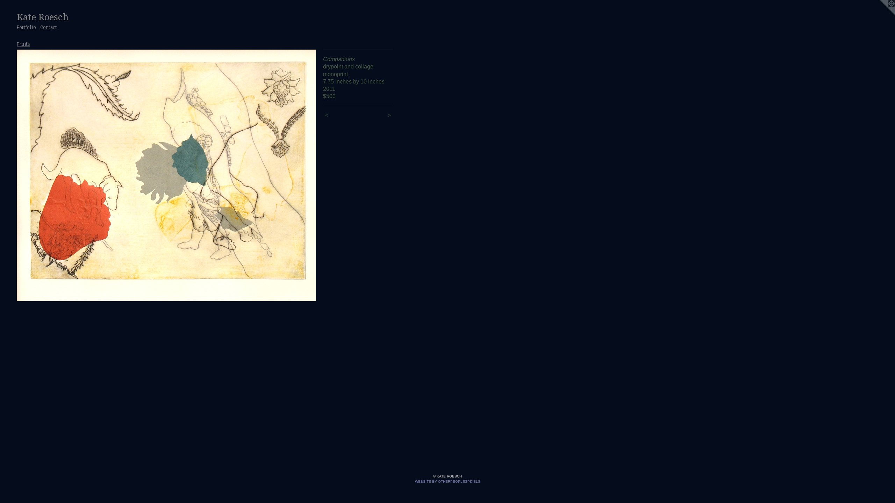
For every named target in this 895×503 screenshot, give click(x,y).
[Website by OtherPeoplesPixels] (881, 14)
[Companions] (166, 175)
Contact (48, 27)
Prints (23, 44)
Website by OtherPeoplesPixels (447, 481)
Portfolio (26, 27)
